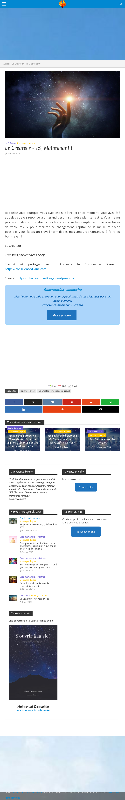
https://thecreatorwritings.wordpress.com (46, 278)
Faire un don (61, 315)
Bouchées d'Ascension (30, 518)
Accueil (6, 63)
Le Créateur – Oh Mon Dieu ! (34, 599)
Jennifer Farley (28, 390)
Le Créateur (10, 143)
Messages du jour (26, 143)
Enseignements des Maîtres (32, 537)
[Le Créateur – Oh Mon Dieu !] (13, 597)
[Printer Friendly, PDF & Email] (62, 386)
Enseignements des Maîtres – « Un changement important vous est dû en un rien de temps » (38, 546)
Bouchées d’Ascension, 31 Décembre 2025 (38, 526)
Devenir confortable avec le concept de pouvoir (34, 585)
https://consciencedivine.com (25, 269)
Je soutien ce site (86, 531)
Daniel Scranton (15, 428)
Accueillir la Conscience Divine (27, 792)
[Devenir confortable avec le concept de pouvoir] (13, 579)
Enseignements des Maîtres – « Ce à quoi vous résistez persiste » (38, 566)
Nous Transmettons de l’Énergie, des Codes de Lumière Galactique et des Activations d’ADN (22, 441)
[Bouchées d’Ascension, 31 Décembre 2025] (13, 520)
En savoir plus (86, 487)
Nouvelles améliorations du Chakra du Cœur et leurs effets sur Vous (62, 439)
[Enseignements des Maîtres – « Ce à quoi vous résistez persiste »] (13, 560)
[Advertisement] (62, 34)
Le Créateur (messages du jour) (54, 390)
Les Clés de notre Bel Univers (102, 441)
